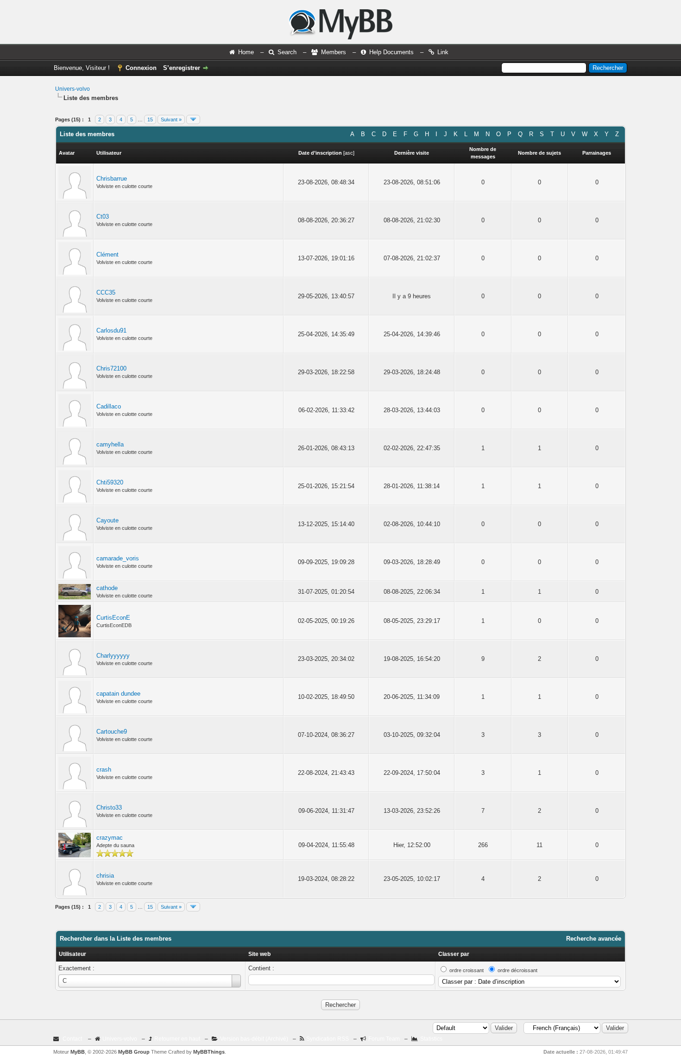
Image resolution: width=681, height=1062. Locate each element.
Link (442, 52)
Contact (72, 1039)
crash (103, 769)
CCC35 (105, 292)
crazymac (109, 837)
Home (246, 52)
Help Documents (391, 52)
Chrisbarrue (111, 178)
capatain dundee (118, 693)
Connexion (141, 67)
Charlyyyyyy (113, 655)
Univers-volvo (72, 89)
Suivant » (171, 119)
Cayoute (107, 520)
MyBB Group (134, 1052)
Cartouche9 (111, 731)
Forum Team (384, 1039)
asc (349, 153)
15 (150, 119)
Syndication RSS (327, 1039)
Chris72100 (111, 368)
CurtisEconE (113, 617)
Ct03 (102, 216)
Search (286, 52)
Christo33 (109, 807)
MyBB (77, 1052)
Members (333, 52)
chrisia (105, 875)
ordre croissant (466, 970)
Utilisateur (72, 954)
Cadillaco (108, 406)
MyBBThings (209, 1052)
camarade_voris (117, 558)
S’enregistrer (181, 67)
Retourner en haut (177, 1039)
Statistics (431, 1039)
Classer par (453, 954)
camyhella (110, 444)
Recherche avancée (593, 938)
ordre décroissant (517, 970)
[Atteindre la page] (193, 119)
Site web (259, 954)
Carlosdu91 (111, 330)
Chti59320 (109, 482)
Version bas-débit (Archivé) (254, 1039)
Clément (107, 254)
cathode (107, 587)
